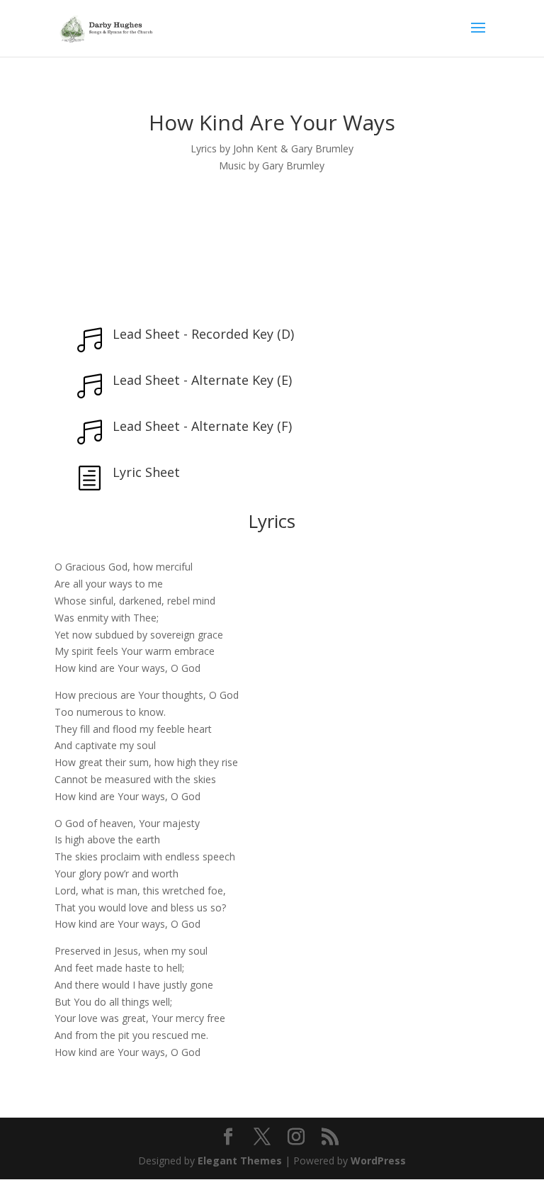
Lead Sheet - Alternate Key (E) (202, 379)
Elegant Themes (240, 1160)
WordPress (378, 1160)
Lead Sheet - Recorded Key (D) (203, 333)
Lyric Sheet (146, 472)
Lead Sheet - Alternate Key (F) (202, 425)
